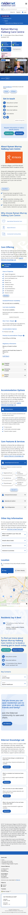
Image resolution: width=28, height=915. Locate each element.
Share (14, 91)
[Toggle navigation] (26, 3)
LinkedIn (4, 886)
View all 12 (14, 490)
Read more (7, 767)
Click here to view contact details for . (10, 880)
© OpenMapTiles (13, 603)
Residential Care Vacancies (7, 862)
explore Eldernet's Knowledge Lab (14, 456)
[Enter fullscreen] (26, 578)
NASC (3, 859)
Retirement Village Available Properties (10, 863)
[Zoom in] (26, 599)
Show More (5, 295)
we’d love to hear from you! (15, 529)
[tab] (14, 265)
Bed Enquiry (19, 133)
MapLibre (3, 603)
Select (7, 78)
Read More (5, 189)
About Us (12, 12)
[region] (14, 591)
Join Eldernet (7, 723)
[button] (7, 473)
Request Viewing (18, 650)
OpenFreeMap (7, 603)
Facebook (4, 885)
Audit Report (6, 356)
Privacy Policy (20, 910)
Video (8, 60)
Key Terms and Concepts (7, 861)
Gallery (3, 60)
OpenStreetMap (4, 605)
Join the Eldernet (7, 86)
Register (18, 12)
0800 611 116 (7, 904)
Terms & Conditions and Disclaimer (11, 910)
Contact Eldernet (5, 866)
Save (6, 91)
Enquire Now (9, 133)
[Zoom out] (26, 601)
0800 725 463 (7, 900)
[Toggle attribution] (26, 604)
